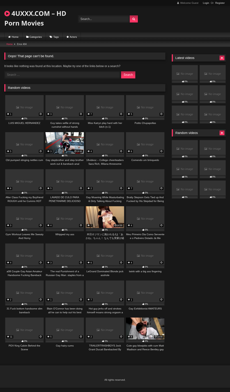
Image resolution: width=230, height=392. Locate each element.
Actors (73, 36)
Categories (35, 36)
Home (15, 36)
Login (206, 2)
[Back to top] (219, 381)
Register (220, 2)
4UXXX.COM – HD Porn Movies (35, 18)
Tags (56, 36)
